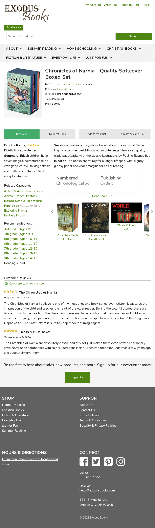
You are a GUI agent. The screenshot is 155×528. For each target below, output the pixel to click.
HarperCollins (65, 89)
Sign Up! (77, 377)
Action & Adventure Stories (23, 191)
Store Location (14, 27)
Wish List (110, 5)
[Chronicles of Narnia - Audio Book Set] (95, 217)
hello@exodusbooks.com (97, 490)
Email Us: (85, 486)
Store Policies (89, 415)
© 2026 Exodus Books (94, 518)
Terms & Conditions (93, 420)
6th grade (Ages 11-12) (21, 243)
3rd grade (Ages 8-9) (19, 229)
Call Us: (84, 473)
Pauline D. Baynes (73, 84)
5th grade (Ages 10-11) (21, 239)
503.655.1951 (90, 477)
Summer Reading (42, 48)
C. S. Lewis (55, 84)
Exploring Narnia (15, 210)
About (12, 48)
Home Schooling (82, 48)
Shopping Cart (129, 5)
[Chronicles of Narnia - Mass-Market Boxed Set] (68, 217)
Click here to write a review (27, 284)
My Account (92, 5)
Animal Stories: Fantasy (20, 196)
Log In (146, 5)
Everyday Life (64, 58)
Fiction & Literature (24, 58)
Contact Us (87, 410)
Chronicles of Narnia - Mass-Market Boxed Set (67, 239)
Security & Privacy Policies (98, 425)
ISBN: (69, 94)
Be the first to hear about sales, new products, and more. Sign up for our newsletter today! (78, 364)
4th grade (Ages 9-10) (20, 234)
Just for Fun (97, 58)
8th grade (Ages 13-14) (21, 253)
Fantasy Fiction (14, 215)
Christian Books (122, 48)
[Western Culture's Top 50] (126, 212)
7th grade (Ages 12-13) (21, 248)
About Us (86, 405)
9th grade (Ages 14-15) (21, 258)
